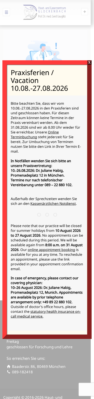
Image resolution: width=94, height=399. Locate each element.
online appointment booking (51, 249)
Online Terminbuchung (35, 134)
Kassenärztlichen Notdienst (53, 203)
